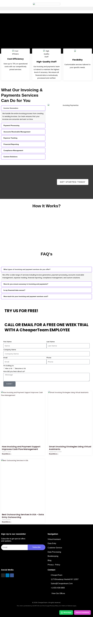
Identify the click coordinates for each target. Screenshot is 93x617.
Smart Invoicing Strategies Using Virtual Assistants (70, 448)
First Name (7, 342)
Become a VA (20, 368)
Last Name (50, 342)
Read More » (6, 454)
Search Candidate (82, 612)
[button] (46, 8)
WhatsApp (67, 612)
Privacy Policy (54, 606)
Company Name (9, 350)
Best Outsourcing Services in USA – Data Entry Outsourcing (23, 515)
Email (5, 358)
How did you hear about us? (14, 371)
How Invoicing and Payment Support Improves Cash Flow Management (21, 448)
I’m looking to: (8, 366)
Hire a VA (8, 368)
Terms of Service (67, 606)
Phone (48, 358)
